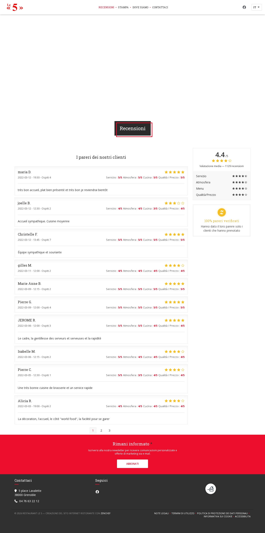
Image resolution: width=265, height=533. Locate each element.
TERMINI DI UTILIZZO (184, 513)
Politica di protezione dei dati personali (224, 513)
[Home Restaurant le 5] (13, 7)
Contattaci (160, 7)
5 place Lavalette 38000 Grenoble (27, 493)
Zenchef (106, 513)
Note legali (162, 513)
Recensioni (106, 7)
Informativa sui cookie (219, 516)
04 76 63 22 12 (29, 501)
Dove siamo (140, 7)
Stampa (123, 7)
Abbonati (132, 464)
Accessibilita (243, 516)
